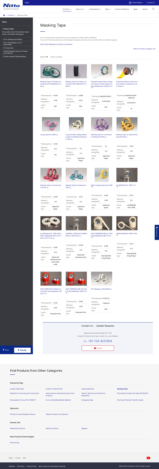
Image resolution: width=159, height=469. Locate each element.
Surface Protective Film (54, 389)
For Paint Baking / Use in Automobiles (12, 43)
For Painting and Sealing (13, 39)
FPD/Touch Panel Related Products (22, 414)
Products (11, 15)
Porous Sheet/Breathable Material (58, 400)
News (136, 9)
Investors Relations (122, 9)
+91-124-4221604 (100, 341)
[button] (153, 9)
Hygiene (84, 428)
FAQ (24, 458)
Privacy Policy (32, 466)
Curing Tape (9, 48)
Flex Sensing (14, 443)
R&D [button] (106, 9)
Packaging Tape (87, 400)
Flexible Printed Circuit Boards (57, 414)
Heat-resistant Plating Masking (15, 56)
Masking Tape (122, 389)
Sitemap (12, 466)
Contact (18, 458)
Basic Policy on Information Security (52, 466)
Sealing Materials (87, 389)
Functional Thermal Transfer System (130, 400)
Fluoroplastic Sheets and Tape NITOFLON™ (132, 393)
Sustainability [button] (94, 9)
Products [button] (66, 9)
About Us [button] (79, 9)
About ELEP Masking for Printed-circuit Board (56, 44)
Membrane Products (17, 428)
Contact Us (151, 3)
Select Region (137, 3)
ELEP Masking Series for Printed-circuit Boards (15, 52)
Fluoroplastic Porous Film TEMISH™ (23, 400)
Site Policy (20, 466)
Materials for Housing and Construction (24, 393)
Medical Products (52, 428)
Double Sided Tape (17, 389)
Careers (145, 9)
